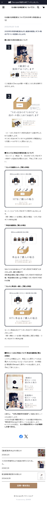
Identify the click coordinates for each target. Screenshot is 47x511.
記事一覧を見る (23, 485)
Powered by (21, 499)
